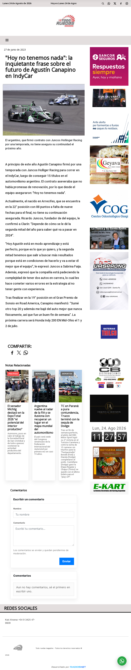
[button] (103, 3)
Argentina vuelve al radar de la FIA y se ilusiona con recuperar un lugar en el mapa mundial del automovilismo (43, 419)
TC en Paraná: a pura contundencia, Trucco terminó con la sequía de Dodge (70, 416)
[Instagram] (127, 3)
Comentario (19, 522)
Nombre (17, 508)
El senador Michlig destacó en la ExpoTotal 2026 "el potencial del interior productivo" (16, 417)
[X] (115, 3)
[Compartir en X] (18, 353)
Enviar (66, 561)
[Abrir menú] (7, 40)
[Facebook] (121, 3)
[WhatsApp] (109, 3)
